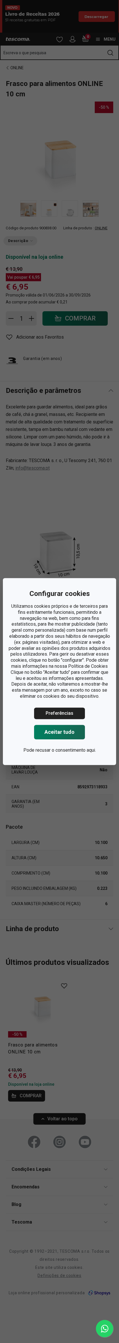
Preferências (59, 713)
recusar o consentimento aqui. (66, 750)
